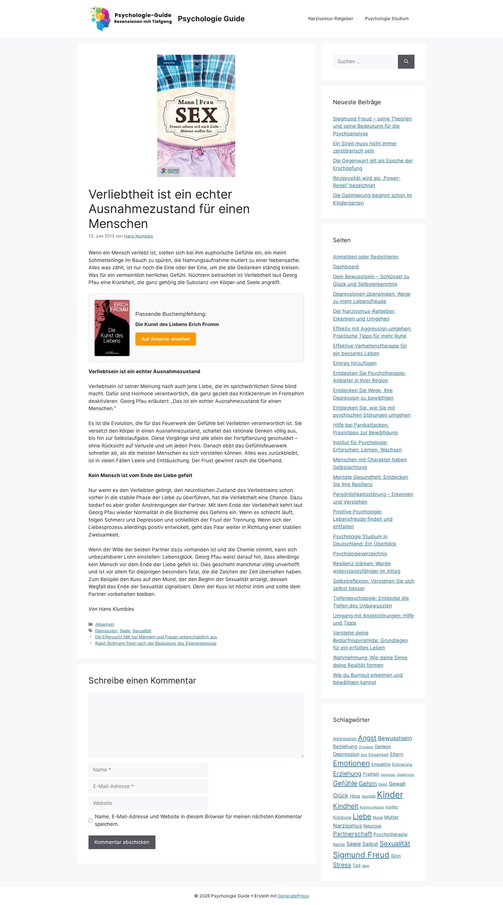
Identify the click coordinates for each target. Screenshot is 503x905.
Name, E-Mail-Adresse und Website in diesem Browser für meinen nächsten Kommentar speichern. (198, 820)
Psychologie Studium (387, 18)
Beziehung (345, 746)
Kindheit (345, 806)
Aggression (345, 738)
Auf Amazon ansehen (165, 339)
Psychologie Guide (211, 18)
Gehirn (368, 783)
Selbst (370, 844)
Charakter (366, 747)
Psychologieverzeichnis (360, 554)
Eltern (396, 754)
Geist (382, 784)
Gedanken (388, 775)
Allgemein (104, 624)
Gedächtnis (405, 775)
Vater (365, 866)
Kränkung (342, 817)
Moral (378, 817)
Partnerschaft (352, 833)
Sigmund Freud (361, 854)
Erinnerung (402, 764)
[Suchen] (406, 62)
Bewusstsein (395, 738)
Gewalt (397, 784)
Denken (383, 746)
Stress (342, 864)
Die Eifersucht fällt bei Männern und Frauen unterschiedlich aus (156, 636)
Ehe (364, 754)
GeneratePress (293, 896)
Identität (369, 796)
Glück (340, 795)
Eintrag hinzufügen (355, 363)
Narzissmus (347, 825)
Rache (339, 844)
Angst (367, 738)
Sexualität (141, 630)
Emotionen (351, 763)
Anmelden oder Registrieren (365, 257)
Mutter (391, 817)
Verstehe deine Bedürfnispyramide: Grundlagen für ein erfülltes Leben (370, 640)
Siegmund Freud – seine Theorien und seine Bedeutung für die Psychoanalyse (372, 126)
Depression (106, 630)
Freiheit (371, 774)
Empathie (381, 764)
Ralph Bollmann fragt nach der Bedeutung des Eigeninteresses (156, 643)
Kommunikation (372, 807)
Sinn (396, 856)
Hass (355, 796)
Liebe (362, 816)
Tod (356, 865)
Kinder (390, 794)
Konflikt (392, 807)
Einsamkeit (379, 754)
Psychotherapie (390, 834)
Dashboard (346, 267)
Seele (125, 630)
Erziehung (347, 773)
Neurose (372, 826)
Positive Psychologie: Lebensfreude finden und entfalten (363, 519)
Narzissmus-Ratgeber (330, 18)
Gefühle (345, 783)
